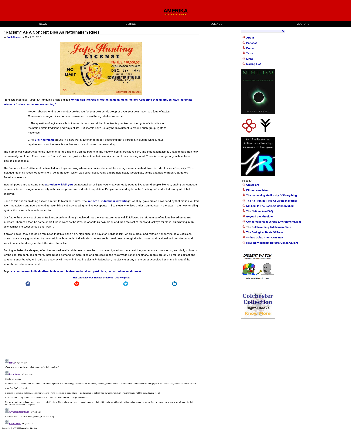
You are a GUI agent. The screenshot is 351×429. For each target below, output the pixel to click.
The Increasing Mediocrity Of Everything (271, 195)
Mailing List (253, 63)
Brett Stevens (14, 37)
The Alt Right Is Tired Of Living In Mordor (271, 200)
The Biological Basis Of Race (264, 232)
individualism (40, 271)
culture (303, 23)
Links (249, 58)
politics (130, 23)
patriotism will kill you (58, 184)
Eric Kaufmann (44, 139)
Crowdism (252, 184)
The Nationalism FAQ (259, 211)
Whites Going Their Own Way (264, 237)
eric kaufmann (20, 271)
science (216, 23)
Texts (249, 53)
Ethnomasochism (257, 190)
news (43, 23)
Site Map (33, 428)
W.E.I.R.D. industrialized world (107, 201)
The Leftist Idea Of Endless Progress (93, 277)
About (250, 37)
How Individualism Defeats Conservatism (272, 242)
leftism (54, 271)
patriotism (99, 271)
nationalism (83, 271)
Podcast (251, 43)
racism (111, 271)
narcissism (67, 271)
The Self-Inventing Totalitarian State (268, 227)
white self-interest (129, 271)
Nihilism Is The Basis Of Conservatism (270, 205)
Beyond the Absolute (259, 216)
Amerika (24, 428)
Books (250, 48)
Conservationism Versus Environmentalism (273, 221)
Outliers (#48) (122, 277)
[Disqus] (101, 321)
